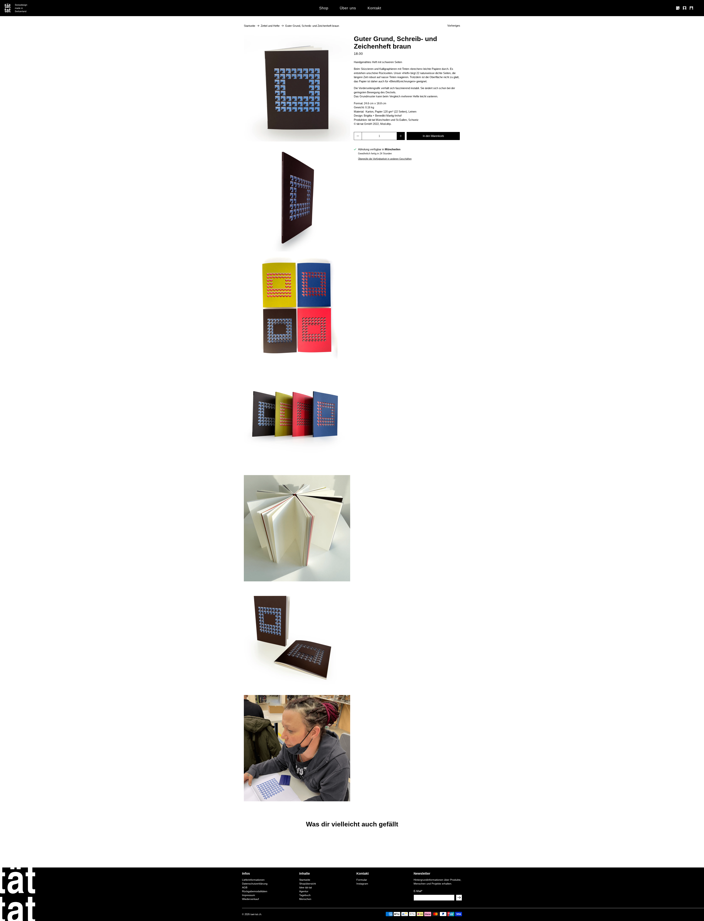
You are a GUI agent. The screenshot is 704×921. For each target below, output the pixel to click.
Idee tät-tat (305, 887)
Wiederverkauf (250, 899)
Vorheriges (453, 25)
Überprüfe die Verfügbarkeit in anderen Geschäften (385, 158)
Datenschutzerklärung (254, 883)
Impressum (248, 895)
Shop (323, 8)
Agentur (303, 891)
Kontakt (374, 8)
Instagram (362, 883)
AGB (244, 887)
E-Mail (418, 891)
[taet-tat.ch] (24, 8)
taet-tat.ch (255, 914)
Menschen (305, 899)
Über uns (348, 8)
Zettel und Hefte (270, 25)
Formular (361, 879)
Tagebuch (305, 895)
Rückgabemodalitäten (254, 891)
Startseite (249, 25)
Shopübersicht (307, 883)
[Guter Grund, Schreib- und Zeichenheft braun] (297, 88)
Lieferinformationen (253, 879)
